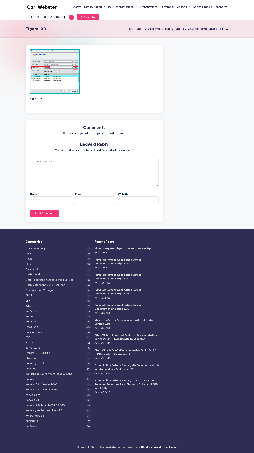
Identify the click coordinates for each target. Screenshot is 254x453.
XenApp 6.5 (33, 399)
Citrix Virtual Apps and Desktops (45, 285)
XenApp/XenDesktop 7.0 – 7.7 (44, 410)
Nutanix (30, 316)
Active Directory (35, 248)
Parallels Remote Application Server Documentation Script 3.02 (117, 306)
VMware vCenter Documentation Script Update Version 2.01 (125, 322)
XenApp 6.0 (33, 394)
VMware (31, 368)
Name (34, 194)
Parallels (31, 321)
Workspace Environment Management (49, 373)
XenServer (32, 426)
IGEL (28, 305)
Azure (29, 258)
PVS (28, 337)
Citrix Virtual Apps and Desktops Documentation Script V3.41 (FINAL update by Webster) (125, 337)
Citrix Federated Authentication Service (49, 279)
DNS (28, 300)
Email (79, 194)
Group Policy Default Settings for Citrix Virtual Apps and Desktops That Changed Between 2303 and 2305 (126, 384)
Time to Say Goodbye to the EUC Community (122, 248)
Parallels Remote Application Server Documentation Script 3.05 (117, 261)
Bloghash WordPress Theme (159, 447)
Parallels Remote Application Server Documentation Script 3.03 (117, 291)
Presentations (34, 332)
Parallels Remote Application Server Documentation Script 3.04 (117, 276)
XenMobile (32, 420)
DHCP (29, 295)
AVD (28, 253)
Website (123, 194)
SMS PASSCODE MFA (38, 353)
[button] (88, 17)
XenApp (30, 379)
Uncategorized (35, 363)
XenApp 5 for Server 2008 (41, 389)
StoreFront (32, 358)
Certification (33, 269)
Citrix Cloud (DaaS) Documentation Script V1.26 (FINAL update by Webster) (125, 352)
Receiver (31, 342)
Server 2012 (33, 347)
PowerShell (32, 326)
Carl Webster (42, 7)
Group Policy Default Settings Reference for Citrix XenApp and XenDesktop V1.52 (126, 367)
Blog (28, 264)
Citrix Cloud (33, 274)
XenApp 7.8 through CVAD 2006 (45, 405)
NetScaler (31, 311)
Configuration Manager (40, 290)
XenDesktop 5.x (35, 415)
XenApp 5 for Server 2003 (41, 384)
